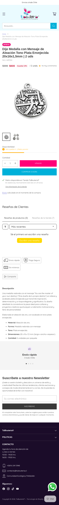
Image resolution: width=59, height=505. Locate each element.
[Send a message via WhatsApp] (52, 487)
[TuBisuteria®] (29, 13)
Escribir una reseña (29, 240)
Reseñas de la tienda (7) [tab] (43, 218)
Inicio (4, 34)
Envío (4, 192)
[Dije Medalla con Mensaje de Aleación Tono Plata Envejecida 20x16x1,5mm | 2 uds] (29, 100)
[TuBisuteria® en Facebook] (3, 489)
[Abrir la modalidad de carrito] (54, 14)
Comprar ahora (29, 172)
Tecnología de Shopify (35, 499)
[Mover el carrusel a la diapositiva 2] (28, 363)
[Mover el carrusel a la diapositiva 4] (32, 363)
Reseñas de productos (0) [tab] (16, 218)
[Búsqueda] (53, 26)
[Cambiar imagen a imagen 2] (16, 137)
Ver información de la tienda (16, 187)
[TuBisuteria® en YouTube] (17, 489)
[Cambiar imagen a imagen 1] (6, 137)
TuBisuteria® (20, 499)
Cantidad (6, 157)
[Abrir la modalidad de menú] (4, 14)
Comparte (11, 276)
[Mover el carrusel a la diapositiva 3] (30, 363)
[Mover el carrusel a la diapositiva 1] (26, 363)
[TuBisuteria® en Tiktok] (13, 489)
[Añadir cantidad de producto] (15, 163)
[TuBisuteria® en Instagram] (8, 489)
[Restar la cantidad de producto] (5, 163)
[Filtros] (5, 226)
